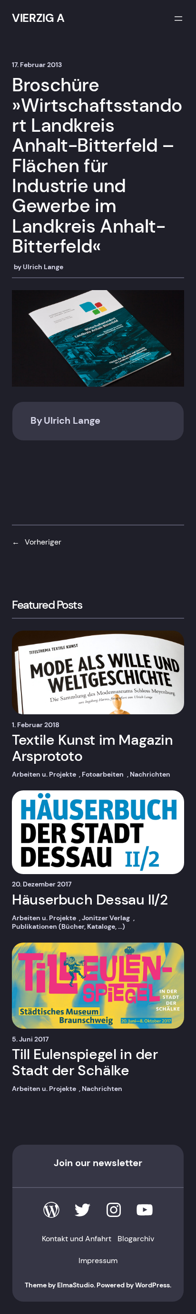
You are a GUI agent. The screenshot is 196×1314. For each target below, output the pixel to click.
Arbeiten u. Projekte (44, 774)
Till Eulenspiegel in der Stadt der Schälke (84, 1062)
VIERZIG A (38, 18)
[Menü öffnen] (178, 18)
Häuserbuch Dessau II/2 (89, 899)
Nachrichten (150, 774)
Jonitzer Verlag (106, 918)
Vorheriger (43, 542)
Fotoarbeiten (103, 774)
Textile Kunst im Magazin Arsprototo (92, 748)
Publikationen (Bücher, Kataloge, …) (68, 926)
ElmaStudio (75, 1285)
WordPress (152, 1285)
